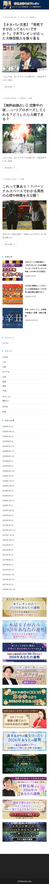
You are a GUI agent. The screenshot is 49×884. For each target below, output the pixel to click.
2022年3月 (6, 515)
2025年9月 (6, 436)
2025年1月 (6, 476)
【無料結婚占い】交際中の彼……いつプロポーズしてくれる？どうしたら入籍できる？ (24, 112)
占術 (4, 377)
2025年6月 (6, 451)
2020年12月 (7, 589)
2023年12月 (7, 500)
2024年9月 (6, 490)
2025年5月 (6, 456)
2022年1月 (6, 525)
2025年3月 (6, 466)
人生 (4, 362)
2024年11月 (7, 481)
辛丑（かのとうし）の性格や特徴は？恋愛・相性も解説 (35, 312)
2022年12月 (7, 510)
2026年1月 (6, 426)
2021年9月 (6, 545)
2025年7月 (6, 446)
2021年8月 (6, 550)
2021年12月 (7, 530)
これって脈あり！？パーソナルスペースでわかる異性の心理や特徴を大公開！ (23, 191)
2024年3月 (6, 495)
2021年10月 (7, 540)
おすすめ (5, 343)
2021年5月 (6, 564)
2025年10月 (7, 431)
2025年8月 (6, 441)
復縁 (4, 386)
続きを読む (9, 87)
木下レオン (25, 17)
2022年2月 (6, 520)
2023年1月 (6, 505)
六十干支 (6, 372)
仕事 (4, 367)
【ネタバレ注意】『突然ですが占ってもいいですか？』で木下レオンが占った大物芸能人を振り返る (23, 31)
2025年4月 (6, 461)
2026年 (5, 357)
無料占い (33, 17)
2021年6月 (6, 560)
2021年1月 (6, 584)
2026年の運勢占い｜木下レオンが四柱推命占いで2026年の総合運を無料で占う (35, 288)
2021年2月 (6, 579)
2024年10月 (7, 485)
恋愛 (22, 179)
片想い (5, 390)
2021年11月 (7, 535)
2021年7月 (6, 554)
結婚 (30, 98)
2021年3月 (6, 574)
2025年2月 (6, 471)
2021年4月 (6, 569)
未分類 (5, 406)
